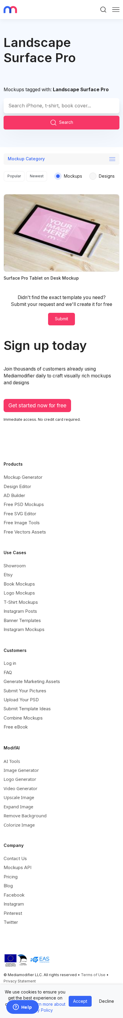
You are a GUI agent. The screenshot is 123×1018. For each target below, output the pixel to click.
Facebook (14, 895)
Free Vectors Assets (25, 532)
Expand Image (18, 807)
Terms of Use (93, 975)
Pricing (11, 877)
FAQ (8, 672)
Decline (106, 1001)
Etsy (8, 574)
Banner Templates (22, 620)
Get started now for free (37, 405)
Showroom (15, 566)
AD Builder (14, 495)
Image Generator (21, 770)
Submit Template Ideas (27, 708)
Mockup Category (26, 158)
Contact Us (15, 858)
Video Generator (20, 788)
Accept (80, 1001)
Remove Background (25, 816)
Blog (8, 886)
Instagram (14, 904)
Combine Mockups (23, 718)
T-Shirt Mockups (21, 602)
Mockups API (17, 867)
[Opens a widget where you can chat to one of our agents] (22, 1007)
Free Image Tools (22, 522)
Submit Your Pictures (25, 691)
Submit (61, 318)
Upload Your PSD (21, 699)
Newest (37, 176)
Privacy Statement (20, 981)
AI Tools (12, 761)
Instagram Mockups (24, 629)
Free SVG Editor (20, 513)
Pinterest (13, 913)
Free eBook (16, 727)
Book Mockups (19, 584)
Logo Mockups (19, 593)
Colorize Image (19, 825)
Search (66, 122)
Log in (10, 663)
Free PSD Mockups (24, 504)
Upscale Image (19, 797)
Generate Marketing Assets (32, 681)
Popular (14, 176)
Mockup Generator (23, 477)
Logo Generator (20, 779)
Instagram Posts (20, 611)
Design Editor (17, 486)
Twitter (11, 922)
